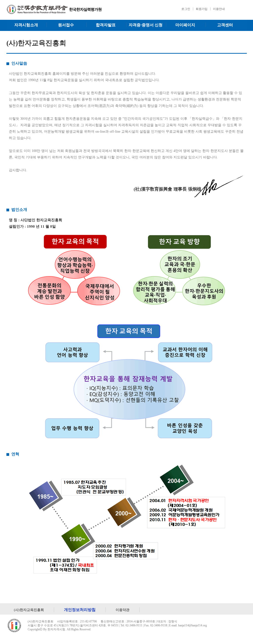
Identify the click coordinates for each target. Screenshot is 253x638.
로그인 (185, 9)
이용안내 (219, 9)
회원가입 (202, 9)
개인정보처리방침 (80, 610)
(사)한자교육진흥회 (29, 610)
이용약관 (122, 610)
